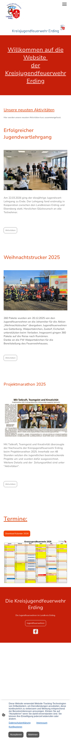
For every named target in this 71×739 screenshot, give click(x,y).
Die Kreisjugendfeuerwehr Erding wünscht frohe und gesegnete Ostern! (33, 241)
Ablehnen (33, 734)
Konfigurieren (15, 727)
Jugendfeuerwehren (35, 623)
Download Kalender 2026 (17, 533)
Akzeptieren (16, 734)
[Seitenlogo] (14, 11)
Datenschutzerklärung (20, 723)
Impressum (41, 723)
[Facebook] (35, 631)
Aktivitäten (10, 230)
